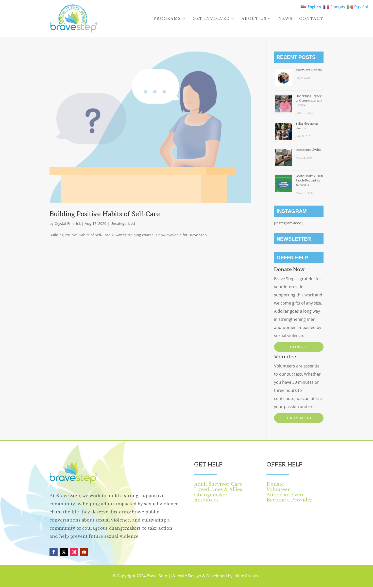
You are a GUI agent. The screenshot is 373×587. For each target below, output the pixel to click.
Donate (299, 347)
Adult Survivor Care (218, 484)
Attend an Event (285, 495)
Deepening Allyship (308, 150)
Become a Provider (289, 500)
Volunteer (278, 489)
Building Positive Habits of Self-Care (104, 214)
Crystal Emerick (68, 223)
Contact (311, 19)
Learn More (298, 418)
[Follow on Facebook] (53, 552)
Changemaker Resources (211, 497)
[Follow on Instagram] (74, 552)
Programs (167, 19)
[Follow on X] (64, 552)
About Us (254, 19)
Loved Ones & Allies (218, 489)
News (285, 19)
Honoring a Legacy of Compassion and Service (309, 100)
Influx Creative (247, 576)
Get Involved (211, 19)
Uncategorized (122, 223)
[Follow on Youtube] (84, 552)
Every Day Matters (308, 70)
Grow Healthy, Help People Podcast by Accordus (309, 180)
